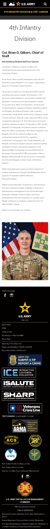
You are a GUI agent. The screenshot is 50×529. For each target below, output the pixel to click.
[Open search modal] (45, 4)
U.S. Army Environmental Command (15, 524)
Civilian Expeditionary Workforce (30, 520)
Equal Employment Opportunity (14, 350)
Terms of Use (7, 332)
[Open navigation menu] (5, 4)
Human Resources (9, 520)
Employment (6, 325)
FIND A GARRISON (25, 510)
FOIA (4, 328)
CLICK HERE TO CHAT (25, 416)
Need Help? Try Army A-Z (11, 344)
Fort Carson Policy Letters (12, 467)
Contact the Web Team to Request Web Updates (20, 471)
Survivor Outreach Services (13, 514)
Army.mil (25, 320)
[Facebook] (5, 295)
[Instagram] (11, 295)
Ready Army (6, 339)
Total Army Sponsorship (34, 514)
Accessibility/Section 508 (12, 335)
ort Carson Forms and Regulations (16, 464)
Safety (4, 517)
